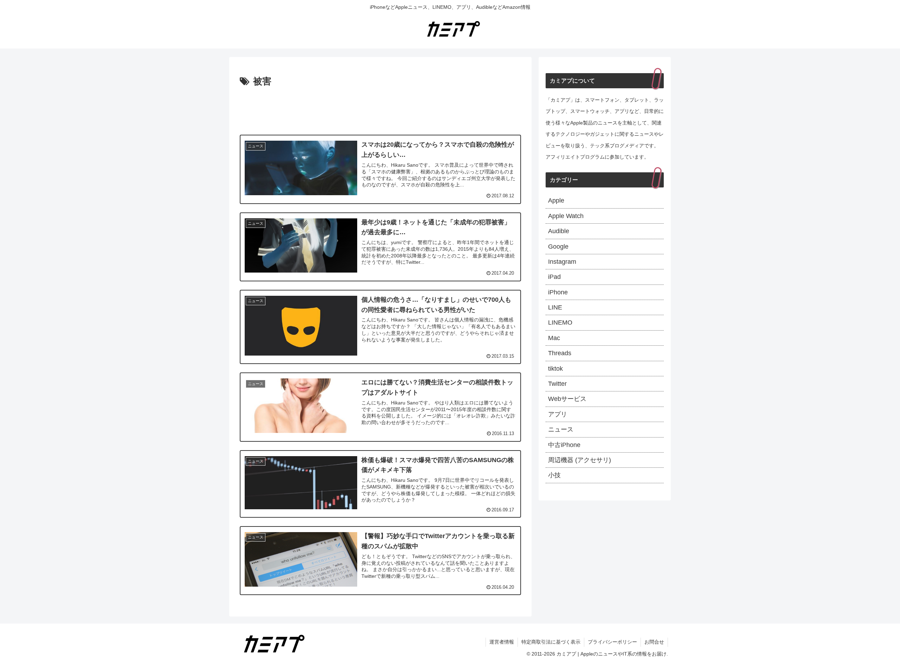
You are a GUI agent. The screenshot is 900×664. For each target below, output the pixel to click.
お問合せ (654, 642)
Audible (558, 231)
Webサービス (567, 398)
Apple (556, 200)
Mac (554, 337)
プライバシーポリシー (612, 642)
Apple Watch (566, 215)
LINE (555, 307)
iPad (554, 276)
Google (558, 246)
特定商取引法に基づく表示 (550, 642)
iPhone (558, 292)
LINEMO (560, 322)
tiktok (555, 368)
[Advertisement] (380, 109)
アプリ (557, 414)
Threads (559, 353)
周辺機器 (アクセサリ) (579, 460)
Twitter (557, 383)
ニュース (560, 429)
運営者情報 (501, 642)
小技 (554, 475)
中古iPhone (564, 444)
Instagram (562, 261)
